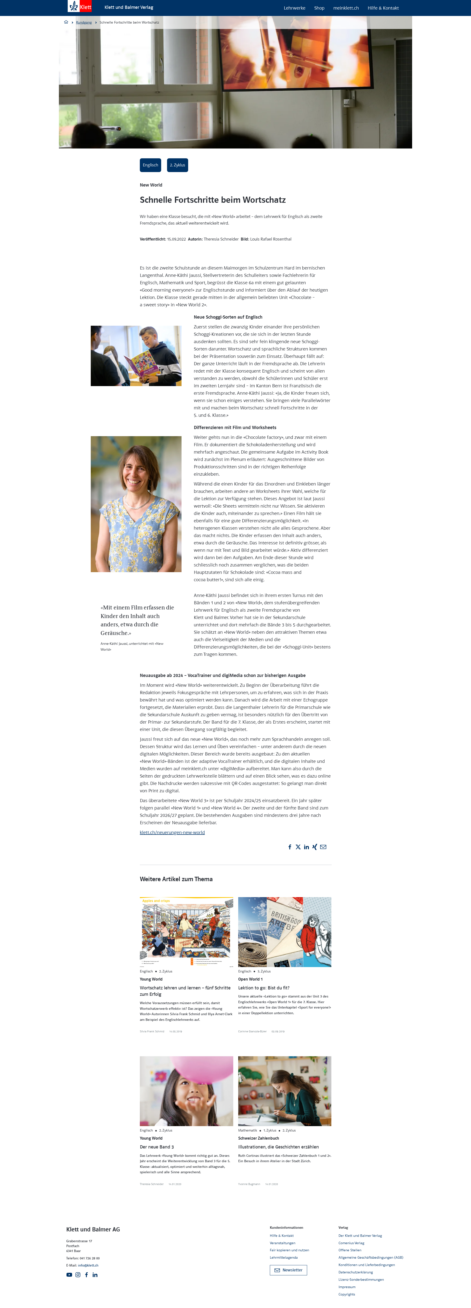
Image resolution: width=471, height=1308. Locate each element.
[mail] (323, 847)
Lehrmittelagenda (284, 1257)
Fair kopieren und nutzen (289, 1250)
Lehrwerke (294, 8)
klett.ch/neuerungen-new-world (172, 832)
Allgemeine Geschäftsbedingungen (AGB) (371, 1257)
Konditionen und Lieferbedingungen (367, 1265)
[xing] (315, 847)
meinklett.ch (346, 8)
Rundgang (84, 22)
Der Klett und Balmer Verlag (360, 1235)
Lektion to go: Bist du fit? (263, 988)
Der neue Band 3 (157, 1147)
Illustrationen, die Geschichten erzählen (278, 1147)
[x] (298, 847)
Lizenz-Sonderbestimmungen (361, 1279)
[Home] (66, 22)
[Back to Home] (80, 6)
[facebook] (290, 847)
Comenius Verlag (351, 1243)
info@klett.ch (88, 1265)
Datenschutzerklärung (356, 1272)
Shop (319, 8)
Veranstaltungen (282, 1243)
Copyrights (347, 1294)
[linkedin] (306, 847)
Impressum (347, 1287)
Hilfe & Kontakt (383, 8)
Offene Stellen (350, 1250)
